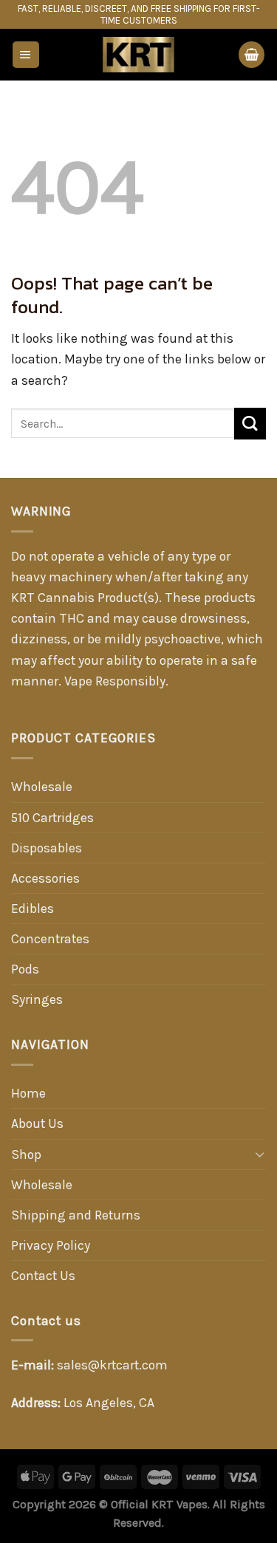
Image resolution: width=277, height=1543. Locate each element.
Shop (26, 1154)
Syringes (37, 999)
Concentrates (50, 938)
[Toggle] (259, 1154)
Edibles (32, 908)
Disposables (46, 848)
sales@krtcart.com (112, 1365)
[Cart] (251, 54)
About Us (37, 1123)
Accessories (45, 878)
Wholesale (41, 786)
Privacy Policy (50, 1245)
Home (28, 1093)
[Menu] (26, 54)
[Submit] (250, 423)
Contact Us (43, 1275)
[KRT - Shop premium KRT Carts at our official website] (139, 55)
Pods (25, 969)
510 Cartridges (52, 817)
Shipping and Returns (75, 1215)
